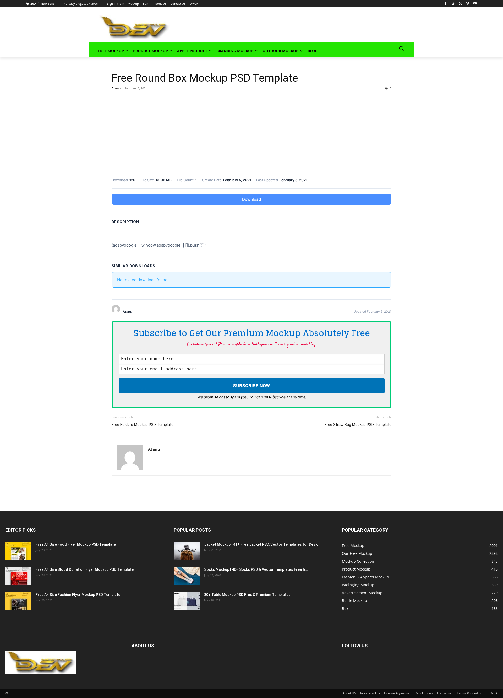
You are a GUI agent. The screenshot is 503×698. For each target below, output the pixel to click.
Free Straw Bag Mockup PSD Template (358, 424)
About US (349, 693)
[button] (401, 48)
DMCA (493, 693)
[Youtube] (475, 4)
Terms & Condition (470, 693)
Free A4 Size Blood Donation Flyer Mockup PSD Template (85, 569)
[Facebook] (446, 4)
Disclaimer (445, 693)
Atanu (116, 88)
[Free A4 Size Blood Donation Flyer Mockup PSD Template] (18, 576)
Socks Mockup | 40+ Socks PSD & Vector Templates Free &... (256, 569)
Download (251, 199)
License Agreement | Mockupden (408, 693)
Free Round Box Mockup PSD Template (205, 78)
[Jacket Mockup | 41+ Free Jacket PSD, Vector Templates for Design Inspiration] (187, 551)
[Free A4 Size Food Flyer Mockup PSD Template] (18, 551)
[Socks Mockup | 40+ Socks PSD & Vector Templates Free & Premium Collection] (187, 576)
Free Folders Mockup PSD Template (142, 424)
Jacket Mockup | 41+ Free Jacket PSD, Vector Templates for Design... (264, 544)
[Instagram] (453, 4)
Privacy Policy (370, 693)
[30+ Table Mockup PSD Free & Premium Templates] (187, 601)
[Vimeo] (467, 4)
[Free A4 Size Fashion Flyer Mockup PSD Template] (18, 601)
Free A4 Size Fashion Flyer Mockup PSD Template (78, 595)
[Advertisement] (284, 26)
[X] (460, 4)
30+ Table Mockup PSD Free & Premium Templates (247, 595)
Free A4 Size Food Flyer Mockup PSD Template (76, 544)
